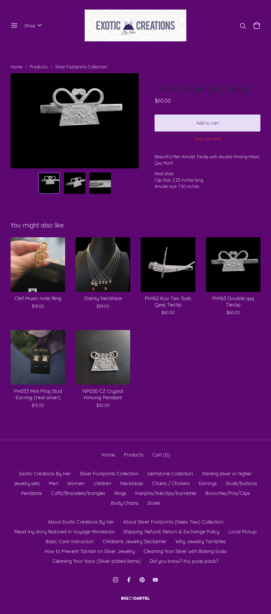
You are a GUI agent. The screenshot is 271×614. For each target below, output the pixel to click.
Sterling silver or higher (227, 474)
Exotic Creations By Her (45, 474)
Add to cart (207, 123)
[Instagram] (116, 580)
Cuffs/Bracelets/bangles (78, 493)
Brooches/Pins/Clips (227, 493)
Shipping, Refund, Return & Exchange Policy (171, 532)
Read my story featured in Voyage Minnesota (64, 532)
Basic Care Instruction (70, 541)
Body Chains (124, 503)
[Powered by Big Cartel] (135, 598)
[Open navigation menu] (14, 25)
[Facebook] (129, 580)
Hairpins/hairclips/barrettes (165, 493)
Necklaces (131, 483)
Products (39, 66)
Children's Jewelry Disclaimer (134, 541)
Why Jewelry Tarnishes (200, 541)
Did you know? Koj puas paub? (184, 561)
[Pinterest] (142, 580)
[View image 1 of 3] (49, 183)
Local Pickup (242, 532)
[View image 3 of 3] (100, 183)
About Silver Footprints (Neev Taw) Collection (173, 522)
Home (16, 66)
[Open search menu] (243, 25)
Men (53, 483)
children (102, 483)
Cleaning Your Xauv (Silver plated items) (96, 561)
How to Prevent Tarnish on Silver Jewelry (89, 551)
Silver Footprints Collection (81, 66)
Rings (120, 493)
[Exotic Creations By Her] (136, 25)
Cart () (161, 455)
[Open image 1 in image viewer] (75, 120)
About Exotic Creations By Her (81, 522)
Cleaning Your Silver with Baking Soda (185, 551)
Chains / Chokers (171, 483)
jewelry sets (27, 483)
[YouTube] (155, 580)
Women (76, 483)
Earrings (208, 483)
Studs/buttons (241, 483)
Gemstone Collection (170, 474)
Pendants (31, 493)
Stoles (153, 503)
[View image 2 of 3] (74, 183)
